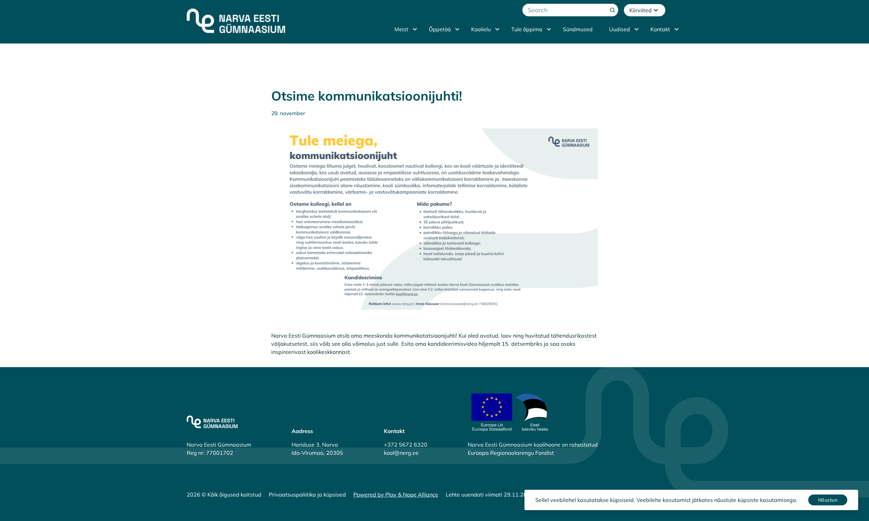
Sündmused (578, 29)
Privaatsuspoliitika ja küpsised (307, 494)
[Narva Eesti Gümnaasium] (236, 20)
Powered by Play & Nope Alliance (395, 494)
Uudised (619, 29)
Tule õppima (526, 29)
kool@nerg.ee (401, 452)
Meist (401, 29)
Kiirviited (640, 10)
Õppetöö (440, 29)
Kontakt (660, 29)
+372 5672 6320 (405, 444)
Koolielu (481, 29)
